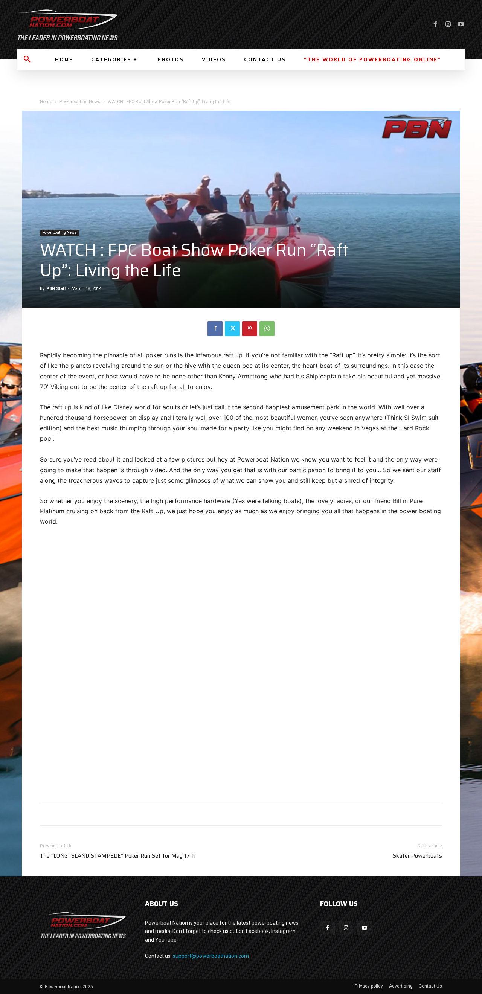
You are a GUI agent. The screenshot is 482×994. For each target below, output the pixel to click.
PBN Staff (56, 288)
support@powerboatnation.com (211, 956)
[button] (27, 59)
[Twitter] (232, 328)
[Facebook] (435, 24)
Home (46, 101)
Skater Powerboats (417, 856)
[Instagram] (448, 24)
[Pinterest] (249, 328)
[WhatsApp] (267, 328)
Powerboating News (80, 101)
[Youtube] (460, 24)
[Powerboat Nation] (124, 24)
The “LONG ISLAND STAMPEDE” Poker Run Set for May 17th (117, 856)
